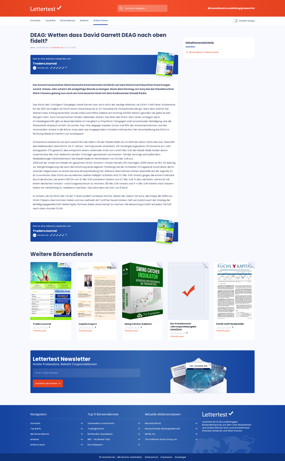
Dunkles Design (247, 20)
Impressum (166, 457)
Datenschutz (151, 457)
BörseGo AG (57, 47)
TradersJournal (45, 63)
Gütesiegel (180, 457)
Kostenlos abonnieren (46, 383)
